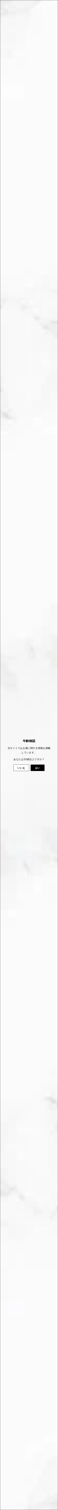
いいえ (21, 767)
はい (37, 767)
